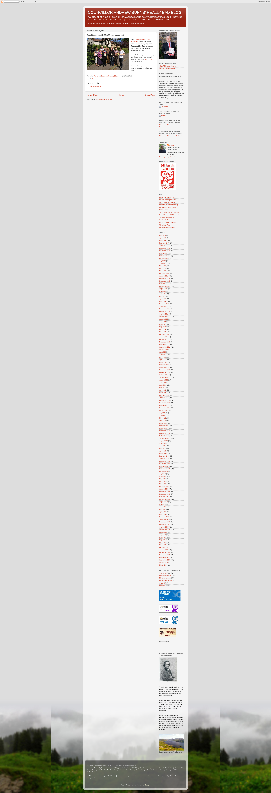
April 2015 (162, 299)
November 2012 (164, 372)
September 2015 (165, 286)
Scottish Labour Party (166, 217)
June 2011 (162, 415)
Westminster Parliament (167, 227)
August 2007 (163, 532)
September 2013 (165, 347)
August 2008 (163, 502)
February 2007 (164, 547)
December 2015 (164, 278)
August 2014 (163, 319)
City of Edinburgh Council (167, 66)
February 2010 (164, 456)
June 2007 (162, 537)
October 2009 (164, 466)
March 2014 (163, 332)
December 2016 (164, 248)
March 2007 (163, 545)
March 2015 (163, 301)
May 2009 (162, 479)
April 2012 (162, 390)
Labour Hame (164, 210)
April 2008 (162, 512)
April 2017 (162, 238)
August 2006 (163, 562)
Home (121, 95)
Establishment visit (165, 580)
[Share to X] (127, 76)
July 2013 (162, 352)
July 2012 (162, 382)
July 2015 (162, 291)
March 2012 (163, 392)
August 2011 (163, 410)
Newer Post (92, 95)
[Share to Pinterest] (131, 76)
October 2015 (164, 283)
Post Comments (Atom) (104, 99)
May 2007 (162, 540)
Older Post (150, 95)
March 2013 (163, 362)
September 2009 (165, 469)
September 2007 (165, 529)
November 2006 (164, 555)
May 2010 (162, 448)
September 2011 (164, 408)
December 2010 (164, 430)
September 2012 (165, 377)
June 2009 (162, 476)
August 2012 (163, 380)
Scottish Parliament (165, 220)
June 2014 (162, 324)
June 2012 (162, 385)
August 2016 (163, 258)
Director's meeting (165, 575)
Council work (163, 573)
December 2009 (164, 461)
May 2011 (162, 418)
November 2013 (164, 342)
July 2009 (162, 474)
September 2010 (165, 438)
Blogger (147, 785)
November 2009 (164, 464)
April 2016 (162, 268)
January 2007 (164, 550)
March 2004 (163, 565)
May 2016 (162, 266)
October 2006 (164, 557)
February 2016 (164, 273)
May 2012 (162, 387)
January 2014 (164, 337)
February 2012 (164, 395)
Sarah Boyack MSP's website (169, 212)
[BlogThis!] (125, 76)
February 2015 (164, 304)
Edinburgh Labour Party (167, 197)
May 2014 (162, 327)
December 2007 (164, 522)
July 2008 (162, 504)
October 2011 (163, 405)
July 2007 (162, 534)
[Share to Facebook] (129, 76)
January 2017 (164, 245)
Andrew (171, 145)
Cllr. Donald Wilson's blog (167, 207)
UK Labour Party (164, 225)
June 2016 (162, 263)
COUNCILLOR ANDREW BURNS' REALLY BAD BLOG (135, 12)
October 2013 (164, 344)
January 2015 (164, 306)
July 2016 (162, 261)
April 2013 (162, 359)
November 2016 (164, 250)
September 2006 (165, 560)
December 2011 (164, 400)
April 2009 (162, 481)
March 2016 (163, 271)
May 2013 (162, 357)
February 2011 (164, 425)
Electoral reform (164, 578)
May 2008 (162, 509)
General (162, 583)
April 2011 (162, 420)
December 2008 (164, 491)
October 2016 (164, 253)
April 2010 (162, 451)
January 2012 (164, 398)
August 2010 (163, 441)
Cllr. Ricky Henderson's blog (168, 205)
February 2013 (164, 365)
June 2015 (162, 294)
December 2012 (164, 370)
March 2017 (163, 240)
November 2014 (164, 311)
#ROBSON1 (149, 59)
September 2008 (165, 499)
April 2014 (162, 329)
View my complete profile (167, 157)
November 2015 (164, 281)
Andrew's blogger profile (167, 68)
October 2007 (164, 527)
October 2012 (164, 375)
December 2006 (164, 552)
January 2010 (164, 458)
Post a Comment (95, 86)
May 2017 (162, 235)
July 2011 (162, 413)
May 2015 (162, 296)
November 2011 (164, 403)
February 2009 (164, 486)
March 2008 (163, 514)
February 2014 (164, 334)
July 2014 (162, 321)
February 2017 (164, 243)
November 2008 (164, 494)
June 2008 (162, 507)
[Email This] (123, 76)
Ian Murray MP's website (167, 222)
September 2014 (165, 316)
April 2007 (162, 542)
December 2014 (164, 309)
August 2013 (163, 349)
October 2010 (164, 436)
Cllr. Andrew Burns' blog (167, 202)
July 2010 (162, 443)
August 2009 (163, 471)
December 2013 (164, 339)
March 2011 (163, 423)
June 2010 (162, 446)
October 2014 (164, 314)
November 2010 (164, 433)
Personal (95, 79)
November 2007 (164, 524)
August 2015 (163, 289)
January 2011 (163, 428)
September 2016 (165, 256)
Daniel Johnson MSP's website (169, 215)
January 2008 (164, 519)
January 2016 (164, 276)
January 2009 (164, 489)
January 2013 (164, 367)
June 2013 (162, 354)
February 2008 (164, 517)
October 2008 (164, 496)
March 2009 (163, 484)
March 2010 (163, 453)
